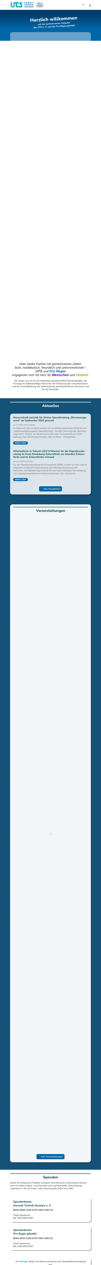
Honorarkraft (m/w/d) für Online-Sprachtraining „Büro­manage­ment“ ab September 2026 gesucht (50, 419)
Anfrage (24, 1261)
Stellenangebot (29, 425)
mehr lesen (20, 443)
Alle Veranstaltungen (52, 1156)
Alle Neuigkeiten (51, 488)
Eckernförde (28, 461)
